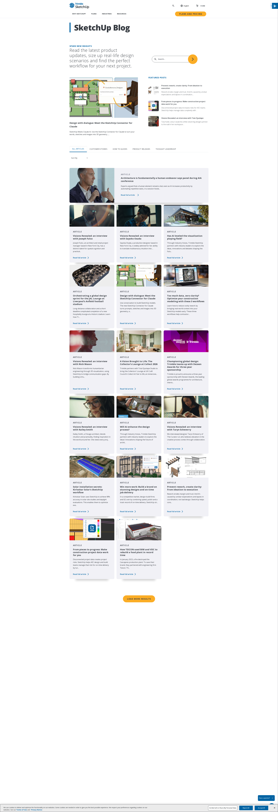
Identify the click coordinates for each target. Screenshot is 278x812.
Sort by (74, 158)
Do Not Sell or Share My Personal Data (222, 808)
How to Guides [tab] (120, 149)
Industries (107, 14)
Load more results (139, 599)
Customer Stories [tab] (98, 149)
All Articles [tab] (78, 149)
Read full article (128, 195)
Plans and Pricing (190, 14)
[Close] (274, 807)
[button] (183, 5)
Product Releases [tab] (141, 149)
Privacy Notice (36, 810)
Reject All (246, 808)
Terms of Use (21, 810)
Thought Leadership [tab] (166, 149)
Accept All (261, 808)
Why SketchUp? (79, 14)
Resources (121, 14)
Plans (94, 14)
